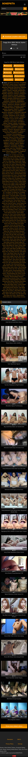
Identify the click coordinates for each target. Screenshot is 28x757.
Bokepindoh (13, 101)
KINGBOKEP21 (7, 126)
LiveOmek (10, 129)
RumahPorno (21, 140)
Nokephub (22, 131)
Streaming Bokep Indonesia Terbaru (11, 278)
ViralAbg (14, 149)
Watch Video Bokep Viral (12, 293)
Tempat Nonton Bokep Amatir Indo (12, 286)
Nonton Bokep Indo (8, 200)
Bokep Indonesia (19, 72)
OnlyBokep (20, 132)
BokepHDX (21, 95)
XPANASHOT (14, 152)
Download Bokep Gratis (20, 173)
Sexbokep (11, 143)
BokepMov (17, 104)
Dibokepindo (12, 115)
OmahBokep (14, 132)
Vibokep (7, 148)
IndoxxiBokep (21, 121)
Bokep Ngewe (9, 69)
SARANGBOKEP (20, 142)
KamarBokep (21, 123)
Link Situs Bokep (14, 197)
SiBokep (22, 143)
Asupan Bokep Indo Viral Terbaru (11, 158)
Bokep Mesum (8, 76)
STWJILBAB (14, 145)
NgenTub (23, 129)
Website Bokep (9, 151)
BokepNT (23, 104)
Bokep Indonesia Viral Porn (19, 169)
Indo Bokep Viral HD (7, 179)
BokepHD (16, 95)
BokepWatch (11, 112)
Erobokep (16, 117)
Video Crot (12, 148)
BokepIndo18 (20, 99)
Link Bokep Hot (15, 192)
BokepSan (10, 106)
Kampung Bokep (6, 124)
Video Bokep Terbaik (7, 292)
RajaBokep (19, 138)
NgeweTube (5, 131)
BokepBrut (4, 93)
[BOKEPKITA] (11, 3)
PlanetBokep (21, 135)
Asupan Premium (14, 84)
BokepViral (4, 112)
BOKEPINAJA (16, 98)
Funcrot (12, 118)
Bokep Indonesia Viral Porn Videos (11, 170)
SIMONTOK (7, 145)
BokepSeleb (17, 106)
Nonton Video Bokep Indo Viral (14, 240)
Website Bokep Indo (7, 296)
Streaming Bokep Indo (8, 271)
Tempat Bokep (14, 146)
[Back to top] (23, 752)
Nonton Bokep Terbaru (10, 222)
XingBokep (22, 151)
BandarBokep (15, 85)
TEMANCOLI (7, 146)
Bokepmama (11, 104)
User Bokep (21, 146)
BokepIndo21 (6, 101)
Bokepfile (5, 95)
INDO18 (21, 118)
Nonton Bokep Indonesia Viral (9, 220)
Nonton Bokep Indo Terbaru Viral (17, 206)
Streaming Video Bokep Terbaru (9, 284)
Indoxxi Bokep (13, 121)
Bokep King (21, 89)
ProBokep (22, 137)
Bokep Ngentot (19, 65)
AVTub (4, 85)
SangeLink (6, 142)
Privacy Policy (9, 744)
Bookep (5, 113)
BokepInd (23, 98)
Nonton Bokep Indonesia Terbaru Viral (16, 218)
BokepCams (11, 93)
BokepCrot (16, 93)
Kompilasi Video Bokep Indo (17, 189)
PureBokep (7, 138)
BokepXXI (23, 112)
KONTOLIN (13, 128)
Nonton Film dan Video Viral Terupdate (15, 234)
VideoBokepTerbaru (6, 149)
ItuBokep (15, 123)
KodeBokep (7, 128)
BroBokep (10, 113)
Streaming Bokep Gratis (18, 270)
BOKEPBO (16, 92)
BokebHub (23, 87)
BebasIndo (4, 87)
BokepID (14, 96)
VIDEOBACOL (19, 148)
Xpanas (8, 152)
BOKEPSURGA (19, 107)
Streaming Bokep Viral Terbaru (17, 279)
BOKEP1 (5, 90)
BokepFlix (10, 95)
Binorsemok (17, 87)
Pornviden (16, 137)
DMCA (19, 739)
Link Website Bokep (10, 198)
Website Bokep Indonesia (19, 296)
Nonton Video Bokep (8, 237)
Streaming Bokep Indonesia (16, 276)
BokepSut (5, 109)
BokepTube (14, 110)
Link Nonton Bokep (14, 195)
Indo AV (16, 118)
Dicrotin (17, 115)
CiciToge (22, 113)
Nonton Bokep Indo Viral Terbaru (16, 211)
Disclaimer (10, 739)
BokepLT (5, 104)
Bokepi (10, 96)
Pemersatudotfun (7, 135)
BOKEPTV (20, 110)
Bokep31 (10, 90)
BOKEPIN (4, 98)
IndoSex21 (20, 120)
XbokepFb (16, 151)
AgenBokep (10, 82)
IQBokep (10, 123)
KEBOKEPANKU (14, 124)
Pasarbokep (9, 134)
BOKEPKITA (18, 103)
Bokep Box (6, 89)
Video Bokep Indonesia (20, 290)
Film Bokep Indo (10, 178)
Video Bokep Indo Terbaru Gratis (13, 289)
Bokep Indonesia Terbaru (10, 167)
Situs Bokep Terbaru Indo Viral (15, 253)
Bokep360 (15, 90)
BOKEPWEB (18, 112)
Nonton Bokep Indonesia (10, 212)
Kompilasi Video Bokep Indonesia (10, 190)
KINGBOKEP (22, 124)
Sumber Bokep (21, 284)
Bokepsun (12, 107)
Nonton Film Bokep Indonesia (17, 231)
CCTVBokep (16, 113)
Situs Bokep (10, 250)
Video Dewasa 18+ (17, 292)
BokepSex (22, 106)
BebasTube (11, 87)
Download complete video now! (14, 36)
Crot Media (5, 115)
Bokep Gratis (18, 161)
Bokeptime (10, 109)
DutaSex (11, 117)
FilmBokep (6, 118)
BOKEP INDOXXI (14, 89)
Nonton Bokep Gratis (21, 198)
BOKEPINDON (20, 101)
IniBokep (5, 123)
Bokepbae (4, 92)
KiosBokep (14, 126)
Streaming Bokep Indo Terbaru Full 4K (16, 273)
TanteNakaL (20, 145)
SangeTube (12, 142)
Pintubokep (14, 135)
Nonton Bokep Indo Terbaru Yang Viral (12, 208)
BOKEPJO (11, 103)
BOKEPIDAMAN (21, 96)
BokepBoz (22, 92)
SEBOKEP (6, 143)
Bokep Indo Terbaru (17, 162)
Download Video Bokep (17, 176)
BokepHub (5, 96)
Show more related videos (14, 726)
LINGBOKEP (20, 128)
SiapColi (17, 143)
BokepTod (22, 109)
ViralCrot (19, 149)
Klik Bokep (20, 126)
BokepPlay (4, 106)
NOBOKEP (16, 131)
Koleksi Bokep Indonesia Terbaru (10, 181)
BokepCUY (22, 93)
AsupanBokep (22, 84)
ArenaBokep (23, 82)
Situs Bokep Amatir (18, 250)
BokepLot (23, 103)
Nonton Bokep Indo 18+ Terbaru (13, 201)
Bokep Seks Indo (10, 172)
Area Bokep (16, 82)
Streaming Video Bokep (8, 281)
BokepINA (10, 98)
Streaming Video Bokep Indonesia (15, 282)
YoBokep (20, 152)
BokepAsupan (21, 90)
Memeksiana (17, 129)
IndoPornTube (13, 120)
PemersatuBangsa (17, 134)
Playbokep (5, 137)
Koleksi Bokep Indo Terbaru (18, 179)
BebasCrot (22, 85)
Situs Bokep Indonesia (14, 251)
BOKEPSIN (7, 107)
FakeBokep (22, 117)
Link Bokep (8, 192)
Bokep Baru (11, 161)
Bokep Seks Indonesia (20, 172)
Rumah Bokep (13, 140)
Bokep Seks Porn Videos (8, 173)
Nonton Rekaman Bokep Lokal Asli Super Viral (14, 236)
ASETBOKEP (6, 84)
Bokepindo (6, 99)
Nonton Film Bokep (13, 226)
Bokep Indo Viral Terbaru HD (18, 165)
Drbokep (22, 115)
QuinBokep (13, 138)
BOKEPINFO (5, 103)
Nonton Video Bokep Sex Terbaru (10, 245)
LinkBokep (4, 129)
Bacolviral (9, 85)
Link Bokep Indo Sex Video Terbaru (14, 193)
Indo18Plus (7, 120)
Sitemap (20, 744)
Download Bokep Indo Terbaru (10, 175)
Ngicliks (11, 131)
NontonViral (7, 132)
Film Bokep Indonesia (20, 178)
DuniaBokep (5, 117)
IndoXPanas (6, 121)
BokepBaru (10, 92)
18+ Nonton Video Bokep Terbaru (16, 156)
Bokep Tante (20, 69)
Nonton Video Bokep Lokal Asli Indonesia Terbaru (13, 243)
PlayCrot (11, 137)
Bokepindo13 (13, 99)
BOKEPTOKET (7, 110)
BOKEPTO (16, 109)
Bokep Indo (8, 65)
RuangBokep (6, 140)
